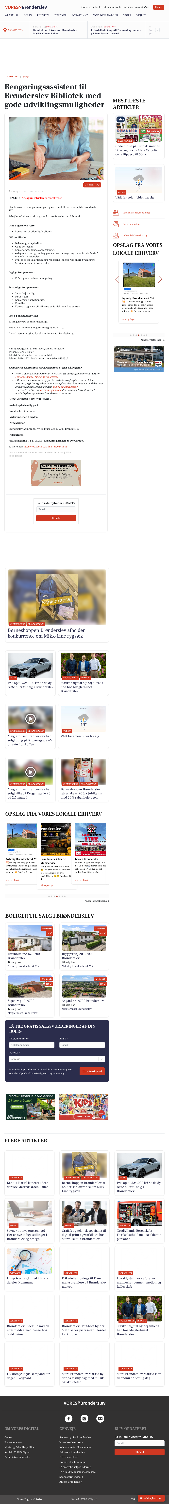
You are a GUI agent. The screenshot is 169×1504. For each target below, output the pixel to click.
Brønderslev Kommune (72, 1462)
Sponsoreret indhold (71, 1477)
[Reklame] (56, 473)
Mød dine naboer (105, 15)
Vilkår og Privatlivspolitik (19, 1447)
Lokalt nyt (80, 15)
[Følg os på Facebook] (69, 1419)
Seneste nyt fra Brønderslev (75, 1437)
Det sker (60, 15)
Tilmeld (158, 7)
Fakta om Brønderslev (72, 1452)
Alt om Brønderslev (70, 1481)
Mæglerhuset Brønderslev (22, 1013)
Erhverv (43, 15)
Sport (127, 15)
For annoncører (13, 1442)
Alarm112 (11, 15)
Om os (8, 1437)
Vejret (141, 15)
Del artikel (90, 184)
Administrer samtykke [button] (17, 1457)
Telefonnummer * (19, 1038)
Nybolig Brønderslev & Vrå (23, 966)
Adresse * (14, 1052)
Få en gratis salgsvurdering (75, 1467)
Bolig (28, 15)
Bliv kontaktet (92, 1071)
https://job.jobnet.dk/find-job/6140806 (46, 446)
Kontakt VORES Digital (17, 1452)
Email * (63, 1038)
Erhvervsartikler (68, 1457)
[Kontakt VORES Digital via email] (100, 1419)
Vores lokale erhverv (71, 1442)
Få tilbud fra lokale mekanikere (77, 1472)
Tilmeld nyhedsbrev (151, 1498)
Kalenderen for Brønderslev (75, 1447)
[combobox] (11, 1059)
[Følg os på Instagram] (84, 1419)
